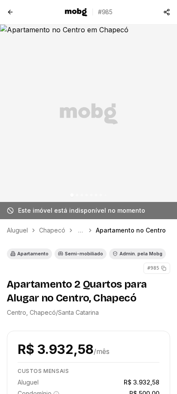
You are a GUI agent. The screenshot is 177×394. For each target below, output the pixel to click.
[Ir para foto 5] (91, 195)
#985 (153, 268)
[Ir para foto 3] (82, 195)
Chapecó (52, 230)
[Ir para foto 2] (77, 195)
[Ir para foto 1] (72, 195)
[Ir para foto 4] (86, 195)
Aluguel (17, 230)
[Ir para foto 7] (101, 195)
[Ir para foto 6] (96, 195)
